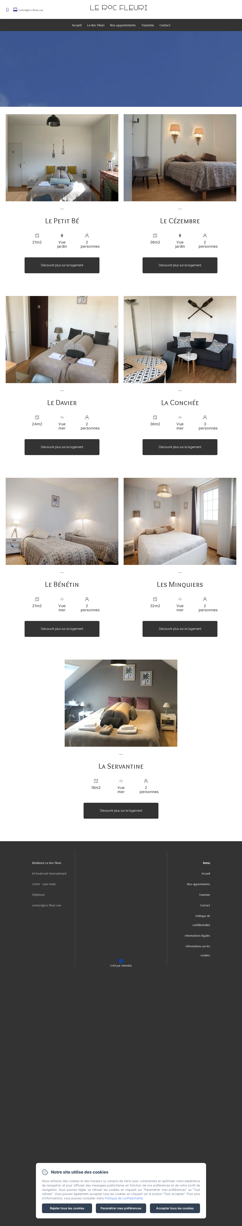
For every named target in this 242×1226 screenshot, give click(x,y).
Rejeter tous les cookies (67, 1208)
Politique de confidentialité (201, 920)
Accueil (76, 25)
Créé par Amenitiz (121, 965)
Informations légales (197, 935)
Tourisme (147, 25)
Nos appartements (123, 25)
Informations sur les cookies (197, 950)
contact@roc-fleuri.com (30, 10)
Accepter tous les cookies (175, 1208)
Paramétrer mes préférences (121, 1208)
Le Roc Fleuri (95, 25)
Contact (165, 25)
